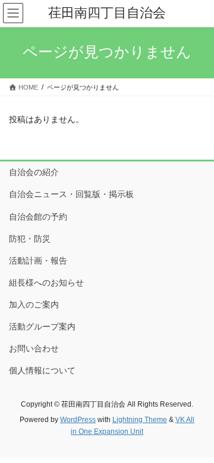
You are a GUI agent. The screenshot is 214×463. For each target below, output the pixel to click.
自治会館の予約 (38, 216)
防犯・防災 (30, 238)
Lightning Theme (139, 420)
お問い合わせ (34, 348)
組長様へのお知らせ (46, 282)
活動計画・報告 (38, 260)
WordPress (78, 420)
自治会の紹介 (34, 172)
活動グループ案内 (42, 326)
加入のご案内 (34, 304)
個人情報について (42, 370)
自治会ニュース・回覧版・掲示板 (71, 194)
